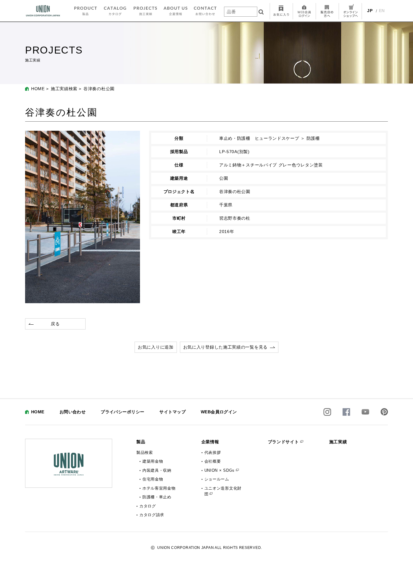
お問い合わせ (73, 411)
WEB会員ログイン (219, 411)
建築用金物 (152, 461)
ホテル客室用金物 (159, 488)
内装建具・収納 (156, 470)
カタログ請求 (151, 515)
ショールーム (216, 479)
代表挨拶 (212, 452)
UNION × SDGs (219, 470)
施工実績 (338, 441)
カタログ (147, 506)
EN (382, 10)
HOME (38, 88)
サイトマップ (172, 411)
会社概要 (212, 461)
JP (369, 10)
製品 (140, 441)
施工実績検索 (64, 88)
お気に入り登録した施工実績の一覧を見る (225, 347)
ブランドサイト (283, 441)
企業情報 (210, 441)
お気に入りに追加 (156, 347)
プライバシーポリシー (122, 411)
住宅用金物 (152, 479)
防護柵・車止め (156, 497)
